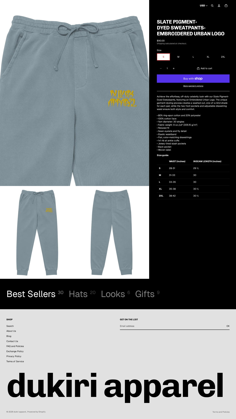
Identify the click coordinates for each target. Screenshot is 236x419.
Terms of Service (15, 361)
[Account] (219, 5)
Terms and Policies (221, 412)
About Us (11, 331)
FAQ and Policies (15, 346)
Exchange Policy (15, 351)
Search (10, 326)
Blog (8, 336)
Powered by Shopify (36, 412)
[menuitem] (101, 5)
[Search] (212, 5)
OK (228, 326)
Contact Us (12, 341)
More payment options (193, 86)
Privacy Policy (13, 356)
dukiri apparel (20, 412)
